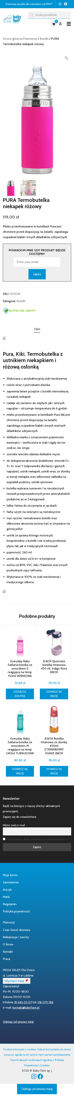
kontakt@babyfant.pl (26, 1007)
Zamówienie (11, 882)
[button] (66, 58)
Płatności (9, 922)
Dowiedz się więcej (54, 694)
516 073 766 (45, 1002)
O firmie (8, 944)
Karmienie (30, 38)
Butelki (44, 38)
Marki (6, 897)
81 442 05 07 (23, 1002)
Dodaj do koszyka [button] (20, 694)
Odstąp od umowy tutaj (18, 1022)
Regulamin (10, 904)
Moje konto (10, 875)
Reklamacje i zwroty (16, 937)
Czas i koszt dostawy (16, 930)
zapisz (37, 274)
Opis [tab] (37, 329)
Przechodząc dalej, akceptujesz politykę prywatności (38, 839)
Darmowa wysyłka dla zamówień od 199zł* (29, 4)
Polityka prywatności (16, 911)
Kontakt (8, 951)
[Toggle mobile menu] (68, 24)
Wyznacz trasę (15, 981)
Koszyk (7, 889)
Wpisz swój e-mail (14, 825)
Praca (6, 959)
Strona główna (12, 38)
